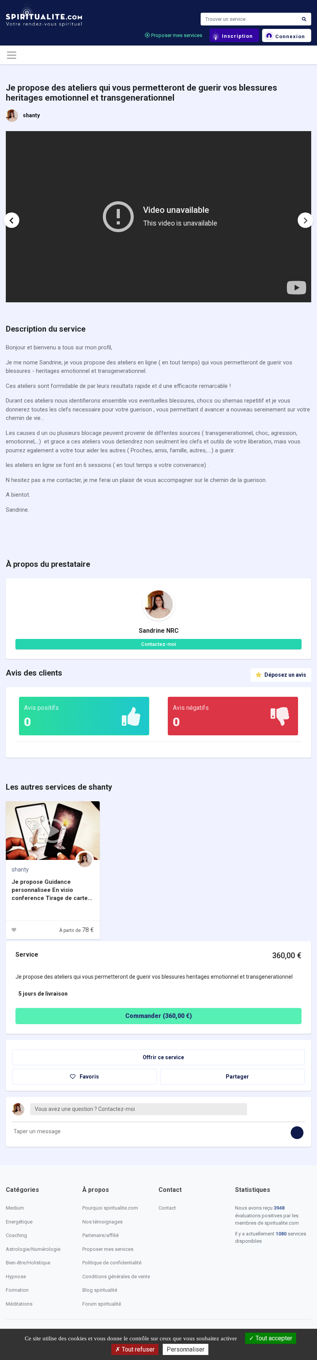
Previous (11, 220)
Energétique (19, 1222)
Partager (237, 1077)
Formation (17, 1290)
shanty (31, 115)
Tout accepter (273, 1338)
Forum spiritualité (101, 1304)
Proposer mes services (176, 35)
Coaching (16, 1235)
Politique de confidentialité (111, 1263)
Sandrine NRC (159, 630)
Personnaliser (186, 1349)
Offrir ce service (162, 1057)
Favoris (88, 1077)
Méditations (19, 1304)
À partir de (76, 930)
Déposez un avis (284, 675)
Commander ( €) (158, 1016)
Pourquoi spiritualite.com (110, 1208)
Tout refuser (137, 1349)
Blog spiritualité (99, 1290)
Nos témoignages (102, 1222)
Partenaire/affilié (100, 1235)
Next (305, 220)
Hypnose (16, 1276)
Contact (167, 1208)
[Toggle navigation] (11, 55)
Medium (15, 1208)
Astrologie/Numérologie (33, 1249)
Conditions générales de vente (116, 1276)
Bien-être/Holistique (28, 1263)
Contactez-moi (158, 644)
